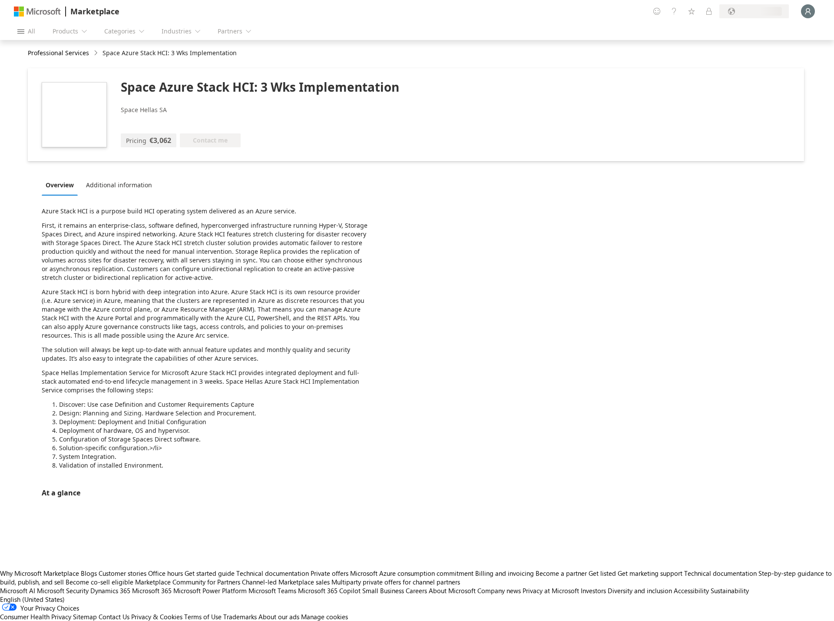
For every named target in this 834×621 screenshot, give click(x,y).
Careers (416, 590)
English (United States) (32, 599)
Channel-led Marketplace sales (286, 582)
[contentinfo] (96, 53)
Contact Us (114, 616)
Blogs (89, 573)
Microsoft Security (63, 590)
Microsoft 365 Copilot (329, 590)
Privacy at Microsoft (551, 590)
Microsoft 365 (152, 590)
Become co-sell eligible (99, 582)
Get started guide (210, 573)
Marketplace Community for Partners (187, 582)
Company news (499, 590)
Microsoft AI (17, 590)
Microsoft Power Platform (210, 590)
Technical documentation (272, 573)
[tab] (62, 184)
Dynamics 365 (110, 590)
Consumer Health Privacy (35, 616)
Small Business (383, 590)
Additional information (119, 185)
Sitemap (85, 616)
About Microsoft (452, 590)
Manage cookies (324, 616)
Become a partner (561, 573)
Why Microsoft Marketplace (39, 573)
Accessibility (691, 590)
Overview (60, 185)
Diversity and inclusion (640, 590)
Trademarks (240, 616)
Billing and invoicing (504, 573)
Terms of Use (203, 616)
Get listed (602, 573)
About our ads (278, 616)
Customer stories (122, 573)
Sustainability (730, 590)
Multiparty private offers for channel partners (395, 582)
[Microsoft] (37, 12)
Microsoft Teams (272, 590)
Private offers (329, 573)
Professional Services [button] (58, 53)
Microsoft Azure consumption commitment (412, 573)
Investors (593, 590)
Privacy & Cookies (156, 616)
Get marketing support (650, 573)
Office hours (165, 573)
